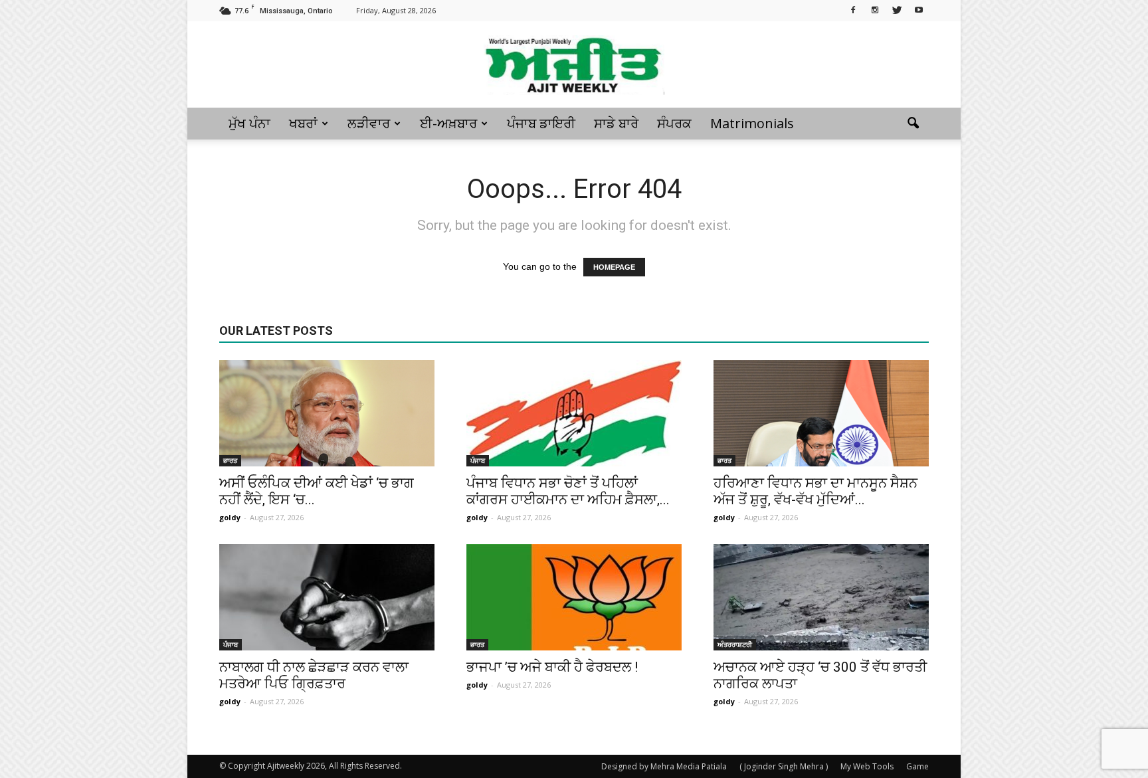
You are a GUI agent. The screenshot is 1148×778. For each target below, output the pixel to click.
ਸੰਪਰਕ (674, 123)
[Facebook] (853, 9)
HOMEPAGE (614, 267)
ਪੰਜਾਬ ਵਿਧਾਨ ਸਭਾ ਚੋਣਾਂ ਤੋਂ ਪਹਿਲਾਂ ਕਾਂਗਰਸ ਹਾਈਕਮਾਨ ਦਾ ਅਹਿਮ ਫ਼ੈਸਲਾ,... (568, 491)
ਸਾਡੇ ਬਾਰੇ (616, 123)
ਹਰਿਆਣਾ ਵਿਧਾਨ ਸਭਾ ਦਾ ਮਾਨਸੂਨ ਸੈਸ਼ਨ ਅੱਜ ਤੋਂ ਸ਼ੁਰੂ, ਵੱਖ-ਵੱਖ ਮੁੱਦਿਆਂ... (815, 491)
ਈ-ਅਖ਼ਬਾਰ (448, 123)
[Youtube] (919, 9)
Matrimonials (752, 123)
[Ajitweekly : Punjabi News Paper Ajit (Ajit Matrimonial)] (574, 65)
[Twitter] (897, 9)
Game (917, 766)
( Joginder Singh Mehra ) (783, 766)
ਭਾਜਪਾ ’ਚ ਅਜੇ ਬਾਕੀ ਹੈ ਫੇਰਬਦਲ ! (552, 667)
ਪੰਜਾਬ (477, 460)
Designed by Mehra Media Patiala (664, 766)
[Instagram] (875, 9)
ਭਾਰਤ (230, 460)
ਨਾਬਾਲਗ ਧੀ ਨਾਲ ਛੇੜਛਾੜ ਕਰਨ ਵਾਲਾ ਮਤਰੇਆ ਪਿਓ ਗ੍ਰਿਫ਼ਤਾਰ (314, 675)
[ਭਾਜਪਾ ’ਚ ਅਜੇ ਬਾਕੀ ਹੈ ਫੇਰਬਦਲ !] (574, 597)
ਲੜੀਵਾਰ (368, 123)
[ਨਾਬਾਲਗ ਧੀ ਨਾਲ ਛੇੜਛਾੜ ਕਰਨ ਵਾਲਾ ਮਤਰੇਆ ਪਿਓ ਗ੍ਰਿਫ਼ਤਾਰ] (326, 597)
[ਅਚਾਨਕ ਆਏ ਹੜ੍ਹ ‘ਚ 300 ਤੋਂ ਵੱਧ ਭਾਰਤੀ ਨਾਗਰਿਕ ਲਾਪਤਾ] (821, 597)
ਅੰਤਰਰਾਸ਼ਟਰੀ (735, 644)
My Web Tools (867, 766)
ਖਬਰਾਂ (303, 123)
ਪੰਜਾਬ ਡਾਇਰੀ (541, 123)
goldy (229, 517)
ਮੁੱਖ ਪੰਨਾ (249, 123)
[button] (913, 124)
